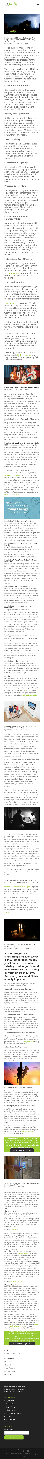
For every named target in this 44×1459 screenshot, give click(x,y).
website (7, 912)
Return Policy (8, 1374)
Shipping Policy (9, 1371)
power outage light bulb (12, 494)
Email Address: (9, 1429)
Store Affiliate (10, 1419)
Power (27, 43)
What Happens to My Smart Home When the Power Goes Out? (21, 1184)
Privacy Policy (10, 1410)
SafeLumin (9, 303)
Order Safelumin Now (22, 1150)
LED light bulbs (24, 355)
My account (8, 1362)
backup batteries (23, 1253)
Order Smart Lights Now (22, 1343)
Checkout (7, 1365)
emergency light (24, 972)
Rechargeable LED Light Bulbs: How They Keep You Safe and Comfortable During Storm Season (20, 39)
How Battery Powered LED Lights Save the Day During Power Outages (20, 727)
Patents (8, 1416)
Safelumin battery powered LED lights (17, 887)
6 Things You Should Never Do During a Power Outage (19, 945)
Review (32, 1187)
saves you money (12, 273)
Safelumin (9, 43)
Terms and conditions (13, 1413)
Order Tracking (9, 1368)
